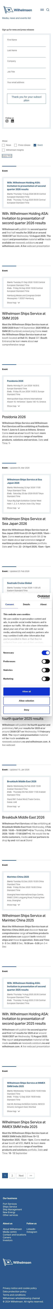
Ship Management (12, 1209)
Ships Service (10, 1206)
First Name (12, 40)
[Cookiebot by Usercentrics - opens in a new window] (38, 597)
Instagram (32, 1232)
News (8, 145)
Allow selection (26, 701)
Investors (7, 1240)
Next (21, 1175)
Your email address (15, 82)
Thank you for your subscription (27, 98)
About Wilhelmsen (12, 1229)
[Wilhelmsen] (18, 9)
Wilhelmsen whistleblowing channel (21, 1298)
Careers (7, 1237)
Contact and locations (14, 1234)
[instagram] (7, 121)
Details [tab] (26, 604)
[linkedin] (12, 121)
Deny (26, 710)
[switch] (46, 661)
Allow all (26, 691)
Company (11, 61)
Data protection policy (14, 1291)
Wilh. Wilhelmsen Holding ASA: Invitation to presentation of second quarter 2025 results (25, 1019)
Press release (24, 145)
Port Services (10, 1204)
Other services (10, 1215)
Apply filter (7, 156)
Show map (11, 302)
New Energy (9, 1212)
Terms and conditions (14, 1294)
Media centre (10, 1232)
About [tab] (43, 604)
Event (40, 145)
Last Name (12, 50)
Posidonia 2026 (14, 417)
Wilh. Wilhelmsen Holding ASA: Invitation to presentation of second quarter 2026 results (25, 218)
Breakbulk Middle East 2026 (23, 817)
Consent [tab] (9, 604)
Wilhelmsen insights (15, 150)
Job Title (11, 71)
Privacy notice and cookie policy (20, 1288)
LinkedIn (31, 1229)
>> (31, 1175)
